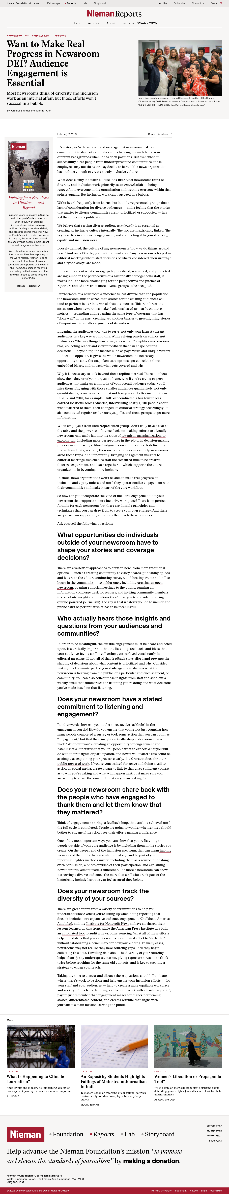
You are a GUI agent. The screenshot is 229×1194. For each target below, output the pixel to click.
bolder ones (111, 583)
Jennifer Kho (43, 110)
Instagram (214, 1136)
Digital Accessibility (211, 1190)
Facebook (215, 1141)
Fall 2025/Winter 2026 (139, 23)
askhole (138, 725)
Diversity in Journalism (28, 36)
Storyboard (100, 3)
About (111, 23)
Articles (94, 23)
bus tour (144, 398)
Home (76, 23)
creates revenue (122, 1000)
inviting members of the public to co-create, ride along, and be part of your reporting (114, 855)
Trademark (181, 1190)
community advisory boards (120, 573)
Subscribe (179, 3)
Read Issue (27, 285)
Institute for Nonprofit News (107, 924)
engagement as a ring (87, 823)
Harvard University (161, 1190)
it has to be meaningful (118, 607)
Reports (71, 3)
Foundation (68, 1134)
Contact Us (198, 3)
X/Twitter (214, 1131)
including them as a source (130, 860)
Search (215, 3)
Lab (85, 3)
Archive (163, 3)
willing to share (74, 778)
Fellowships (53, 3)
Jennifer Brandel (20, 110)
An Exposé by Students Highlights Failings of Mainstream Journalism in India (114, 1082)
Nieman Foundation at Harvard (24, 3)
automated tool (73, 933)
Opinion (60, 36)
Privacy (194, 1190)
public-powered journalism (78, 602)
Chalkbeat (148, 919)
